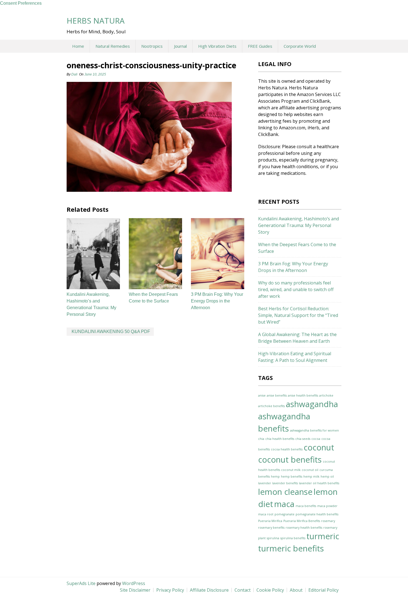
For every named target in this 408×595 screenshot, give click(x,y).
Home (78, 46)
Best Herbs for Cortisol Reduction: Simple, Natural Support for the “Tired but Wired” (298, 315)
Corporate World (300, 46)
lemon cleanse (285, 491)
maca (284, 504)
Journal (180, 46)
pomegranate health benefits (317, 514)
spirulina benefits (292, 538)
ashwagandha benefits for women (314, 430)
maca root (265, 514)
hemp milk (311, 476)
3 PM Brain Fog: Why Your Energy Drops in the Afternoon (217, 301)
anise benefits (277, 395)
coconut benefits (290, 459)
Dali (74, 74)
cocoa (315, 439)
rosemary (328, 521)
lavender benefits (285, 483)
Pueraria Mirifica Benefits (301, 521)
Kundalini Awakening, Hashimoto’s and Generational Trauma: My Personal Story (298, 225)
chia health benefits (279, 439)
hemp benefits (291, 476)
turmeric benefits (291, 548)
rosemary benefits (271, 528)
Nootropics (152, 46)
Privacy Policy (170, 590)
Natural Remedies (112, 46)
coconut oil (310, 470)
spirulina (273, 538)
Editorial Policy (323, 590)
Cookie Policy (270, 590)
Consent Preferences (21, 3)
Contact (243, 590)
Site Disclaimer (135, 590)
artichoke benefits (271, 406)
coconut (319, 447)
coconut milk (291, 470)
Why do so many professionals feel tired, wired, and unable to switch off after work (296, 289)
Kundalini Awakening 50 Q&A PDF (111, 331)
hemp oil (327, 476)
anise (262, 395)
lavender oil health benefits (319, 483)
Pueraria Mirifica (270, 521)
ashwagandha (312, 404)
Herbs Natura (96, 20)
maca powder (327, 506)
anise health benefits (303, 395)
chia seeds (302, 439)
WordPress (133, 583)
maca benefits (306, 506)
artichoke (326, 395)
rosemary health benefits (304, 528)
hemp (275, 476)
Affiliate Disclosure (209, 590)
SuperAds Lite (81, 583)
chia (261, 439)
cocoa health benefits (287, 449)
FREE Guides (260, 46)
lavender (264, 483)
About (296, 590)
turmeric (322, 536)
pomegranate (284, 514)
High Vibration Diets (217, 46)
